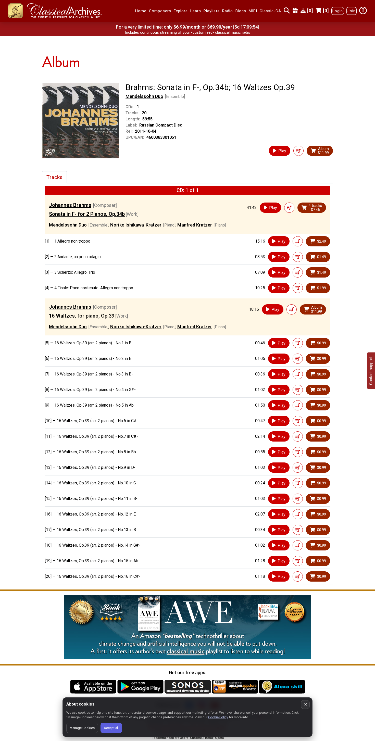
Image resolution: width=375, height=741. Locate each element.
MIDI (253, 11)
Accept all (111, 728)
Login (337, 11)
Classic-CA (270, 11)
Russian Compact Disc (160, 125)
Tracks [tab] (54, 177)
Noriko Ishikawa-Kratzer (135, 225)
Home (140, 11)
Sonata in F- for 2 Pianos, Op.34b (87, 214)
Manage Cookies (82, 728)
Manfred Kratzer (194, 225)
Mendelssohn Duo (144, 96)
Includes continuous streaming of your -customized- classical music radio (187, 32)
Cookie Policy (218, 717)
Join (351, 11)
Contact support (370, 370)
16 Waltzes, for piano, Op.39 (81, 316)
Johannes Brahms (70, 205)
